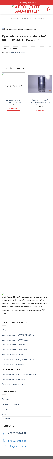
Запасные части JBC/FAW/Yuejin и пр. (19, 374)
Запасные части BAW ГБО (14, 344)
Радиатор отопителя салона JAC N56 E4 (13, 101)
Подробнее (13, 109)
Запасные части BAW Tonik (15, 340)
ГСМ (4, 330)
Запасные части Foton (12, 354)
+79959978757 (17, 433)
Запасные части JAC (33, 18)
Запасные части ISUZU (13, 364)
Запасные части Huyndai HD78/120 (18, 359)
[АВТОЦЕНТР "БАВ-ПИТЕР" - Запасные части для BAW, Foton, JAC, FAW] (26, 9)
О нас (4, 414)
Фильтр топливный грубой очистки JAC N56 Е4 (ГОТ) (40, 102)
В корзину (40, 111)
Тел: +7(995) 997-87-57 (26, 2)
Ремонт (5, 409)
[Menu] (3, 9)
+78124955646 (17, 441)
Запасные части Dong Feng (14, 349)
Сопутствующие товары (13, 384)
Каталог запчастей (10, 404)
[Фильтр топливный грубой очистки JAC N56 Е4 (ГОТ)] (40, 84)
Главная (13, 18)
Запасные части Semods (13, 379)
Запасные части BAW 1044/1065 (18, 335)
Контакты (6, 418)
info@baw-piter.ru (18, 446)
